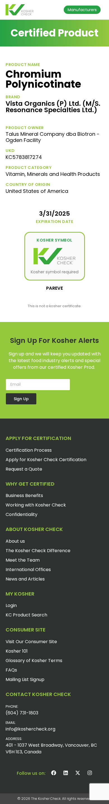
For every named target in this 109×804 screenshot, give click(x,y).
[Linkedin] (65, 772)
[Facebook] (53, 772)
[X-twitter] (77, 772)
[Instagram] (89, 772)
